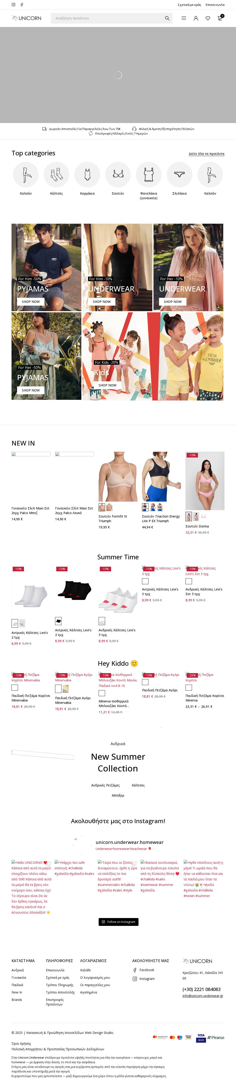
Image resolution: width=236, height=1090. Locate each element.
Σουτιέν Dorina (197, 526)
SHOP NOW (31, 301)
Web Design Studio (99, 1032)
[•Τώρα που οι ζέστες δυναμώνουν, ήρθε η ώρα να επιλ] (118, 887)
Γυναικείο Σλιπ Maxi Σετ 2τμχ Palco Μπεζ (31, 510)
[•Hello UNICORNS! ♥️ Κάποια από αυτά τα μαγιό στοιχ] (32, 887)
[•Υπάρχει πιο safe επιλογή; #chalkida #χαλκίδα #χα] (75, 887)
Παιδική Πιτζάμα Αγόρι (160, 690)
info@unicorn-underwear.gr (203, 996)
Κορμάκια (87, 193)
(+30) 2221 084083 (202, 989)
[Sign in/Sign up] (196, 18)
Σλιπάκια (179, 193)
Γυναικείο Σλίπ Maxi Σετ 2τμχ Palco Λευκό (74, 510)
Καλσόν (26, 193)
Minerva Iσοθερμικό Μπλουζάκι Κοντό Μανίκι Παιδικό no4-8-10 (118, 706)
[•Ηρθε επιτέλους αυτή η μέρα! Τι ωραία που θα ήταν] (204, 887)
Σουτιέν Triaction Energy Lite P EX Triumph (161, 518)
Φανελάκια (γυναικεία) (148, 195)
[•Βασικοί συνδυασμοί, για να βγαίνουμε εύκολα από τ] (161, 887)
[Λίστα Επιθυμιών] (207, 18)
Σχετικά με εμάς (189, 5)
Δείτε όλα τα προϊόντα (206, 153)
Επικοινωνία (215, 5)
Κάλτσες (56, 193)
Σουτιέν (118, 193)
